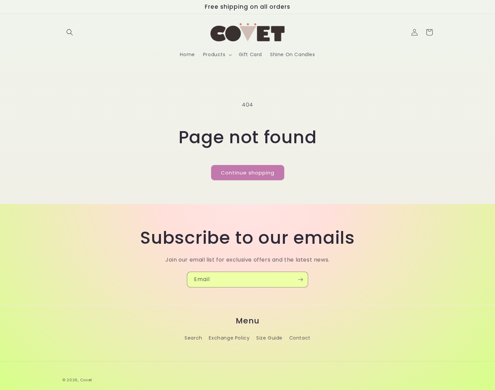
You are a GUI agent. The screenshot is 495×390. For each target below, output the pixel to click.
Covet (86, 380)
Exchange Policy (229, 338)
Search (193, 338)
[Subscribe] (300, 279)
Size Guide (269, 338)
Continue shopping (247, 172)
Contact (299, 338)
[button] (69, 32)
